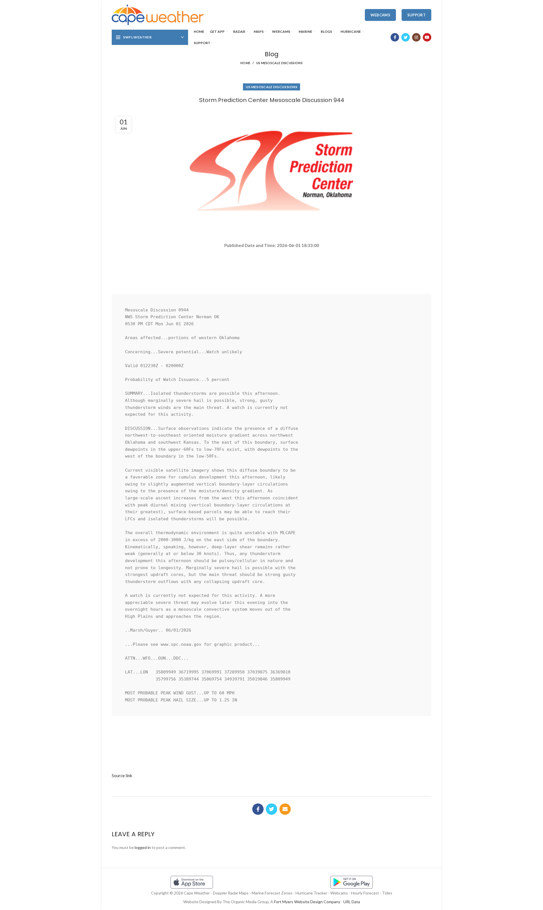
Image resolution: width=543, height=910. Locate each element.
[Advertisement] (271, 268)
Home (245, 63)
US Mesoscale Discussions (279, 63)
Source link (122, 775)
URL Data (351, 901)
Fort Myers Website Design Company (307, 901)
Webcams (380, 15)
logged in (143, 847)
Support (416, 15)
